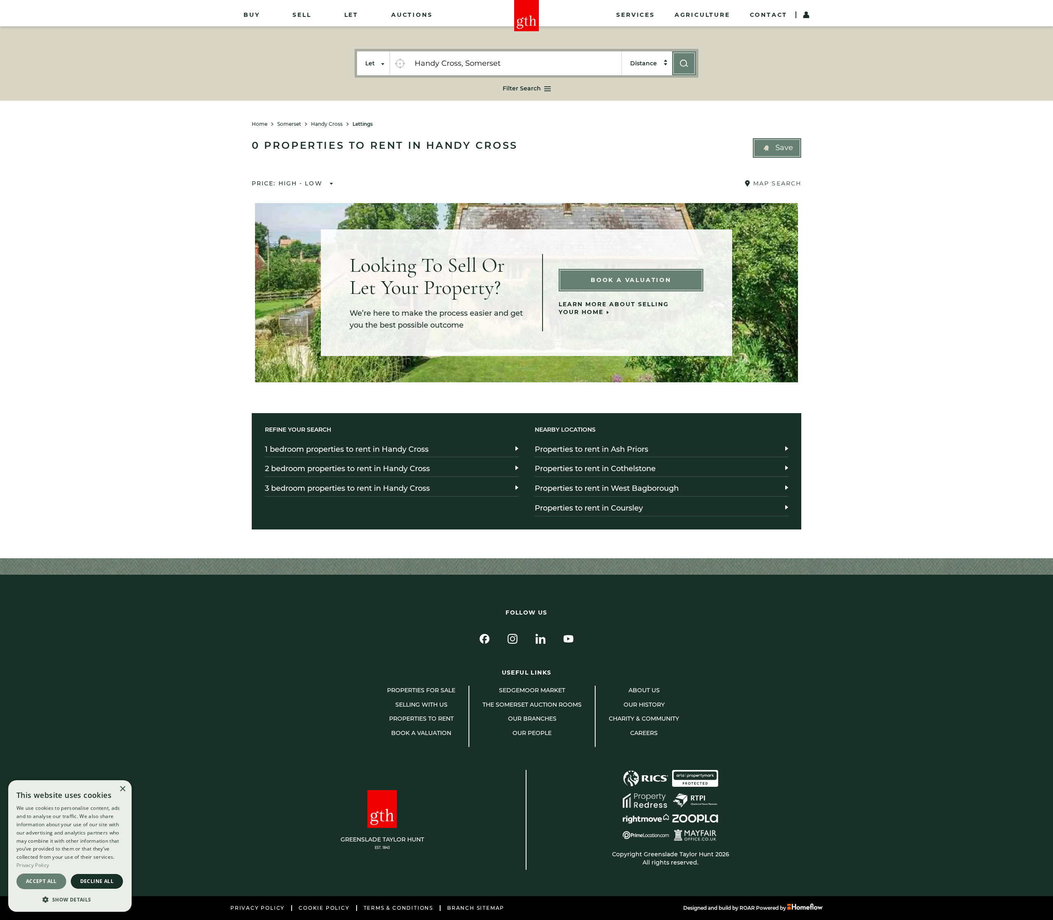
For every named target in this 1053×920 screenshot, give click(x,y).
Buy (252, 14)
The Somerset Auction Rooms (532, 704)
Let (351, 14)
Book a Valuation (631, 280)
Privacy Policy (257, 908)
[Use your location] (400, 63)
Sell (301, 14)
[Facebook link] (484, 639)
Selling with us (421, 704)
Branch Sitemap (475, 908)
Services (635, 14)
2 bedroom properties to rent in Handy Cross (347, 468)
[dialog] (70, 846)
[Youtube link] (568, 639)
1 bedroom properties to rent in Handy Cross (347, 449)
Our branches (532, 718)
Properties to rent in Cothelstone (595, 468)
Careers (644, 733)
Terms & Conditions (398, 908)
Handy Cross (327, 124)
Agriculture (702, 14)
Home (259, 124)
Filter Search (522, 88)
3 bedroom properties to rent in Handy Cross (347, 488)
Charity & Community (644, 718)
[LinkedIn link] (540, 639)
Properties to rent (421, 718)
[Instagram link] (512, 639)
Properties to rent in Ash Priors (591, 449)
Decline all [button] (97, 881)
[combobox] (516, 63)
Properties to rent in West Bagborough (607, 488)
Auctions (411, 14)
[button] (777, 148)
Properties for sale (421, 690)
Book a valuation (421, 733)
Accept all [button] (41, 881)
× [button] (122, 789)
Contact (769, 14)
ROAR (747, 908)
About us (644, 690)
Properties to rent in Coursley (589, 508)
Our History (644, 704)
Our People (532, 733)
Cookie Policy (324, 908)
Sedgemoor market (532, 690)
